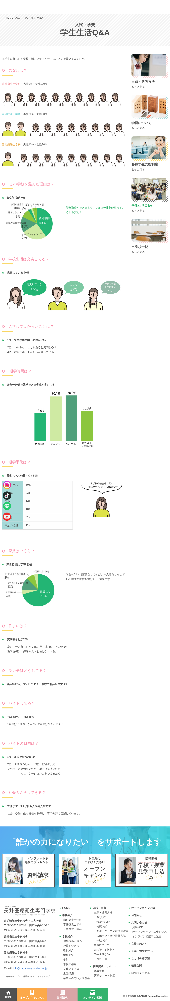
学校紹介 (67, 936)
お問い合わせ (139, 922)
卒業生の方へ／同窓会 (76, 978)
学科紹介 (67, 915)
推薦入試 (101, 926)
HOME (66, 908)
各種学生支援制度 (104, 949)
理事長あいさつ (72, 941)
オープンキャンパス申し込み (149, 931)
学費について (102, 945)
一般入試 (101, 940)
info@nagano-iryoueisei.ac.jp (30, 968)
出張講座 (68, 973)
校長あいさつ (71, 945)
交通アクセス (71, 969)
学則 (66, 959)
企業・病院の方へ (142, 951)
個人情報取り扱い (26, 976)
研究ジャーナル (140, 972)
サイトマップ (44, 976)
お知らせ (136, 915)
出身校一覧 (100, 959)
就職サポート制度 (104, 975)
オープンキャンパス (143, 908)
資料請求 (137, 927)
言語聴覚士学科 (72, 924)
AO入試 (101, 917)
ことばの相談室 (140, 958)
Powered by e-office (158, 996)
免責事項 (10, 976)
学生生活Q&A (102, 954)
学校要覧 (68, 955)
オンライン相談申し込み (147, 936)
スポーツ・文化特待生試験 (112, 931)
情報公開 (136, 965)
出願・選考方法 (103, 912)
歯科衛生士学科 (72, 919)
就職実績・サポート (105, 966)
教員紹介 (68, 950)
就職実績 (99, 971)
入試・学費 (99, 908)
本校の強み (70, 964)
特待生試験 (103, 921)
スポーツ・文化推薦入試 (111, 935)
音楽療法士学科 (72, 929)
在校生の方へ (139, 943)
